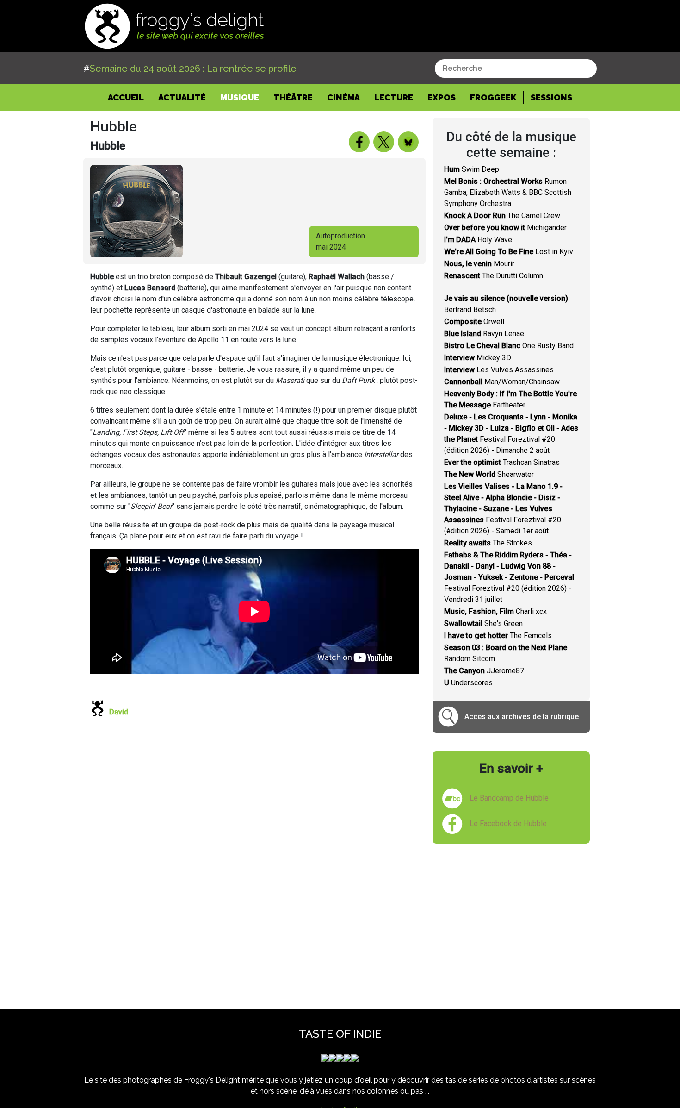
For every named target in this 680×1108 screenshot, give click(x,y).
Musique (239, 97)
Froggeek (493, 97)
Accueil (129, 97)
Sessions (551, 97)
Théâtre (293, 97)
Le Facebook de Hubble (508, 823)
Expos (441, 97)
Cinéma (343, 97)
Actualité (182, 97)
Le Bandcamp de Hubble (509, 798)
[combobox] (516, 69)
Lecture (393, 97)
